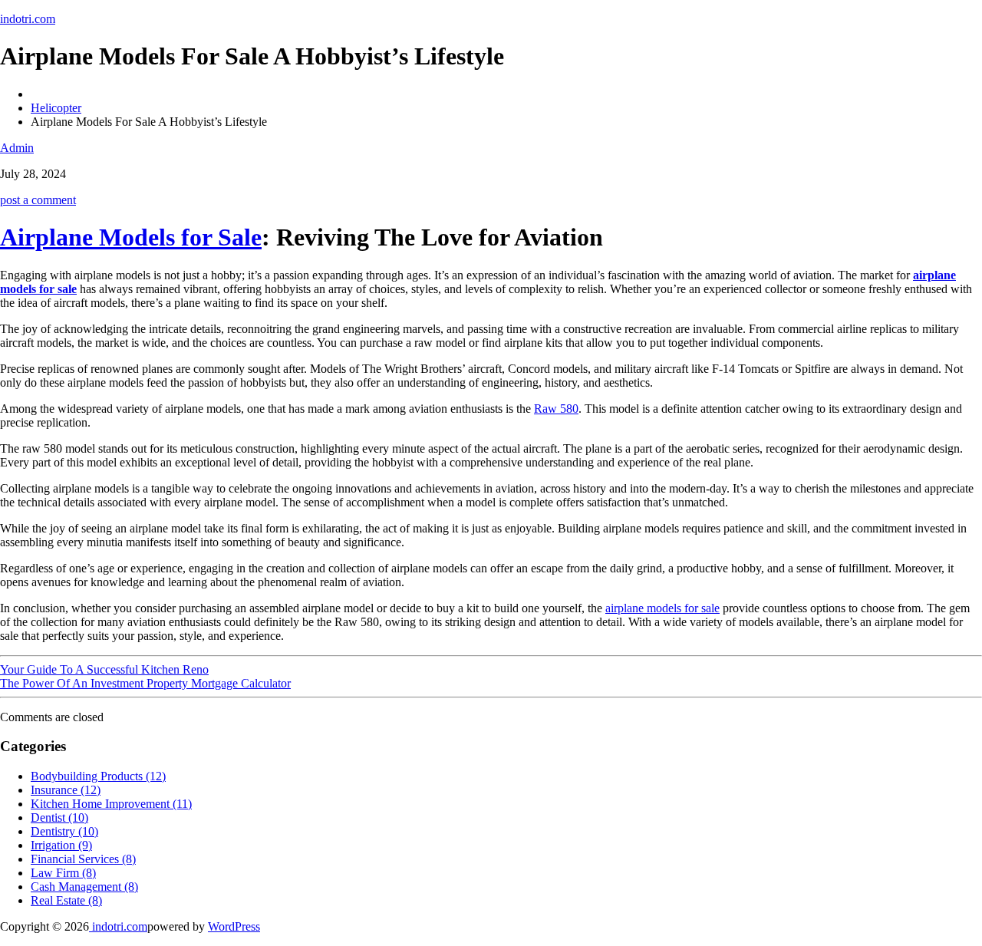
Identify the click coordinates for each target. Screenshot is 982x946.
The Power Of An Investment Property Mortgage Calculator (145, 683)
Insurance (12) (66, 789)
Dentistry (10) (64, 831)
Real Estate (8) (66, 900)
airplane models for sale (662, 608)
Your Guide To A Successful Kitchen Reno (104, 669)
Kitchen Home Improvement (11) (111, 803)
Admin (17, 147)
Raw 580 (556, 408)
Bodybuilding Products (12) (98, 776)
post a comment (38, 199)
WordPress (234, 926)
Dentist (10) (59, 817)
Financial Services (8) (83, 858)
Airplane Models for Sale (131, 237)
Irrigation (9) (61, 845)
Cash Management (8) (84, 886)
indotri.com (27, 18)
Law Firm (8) (63, 872)
